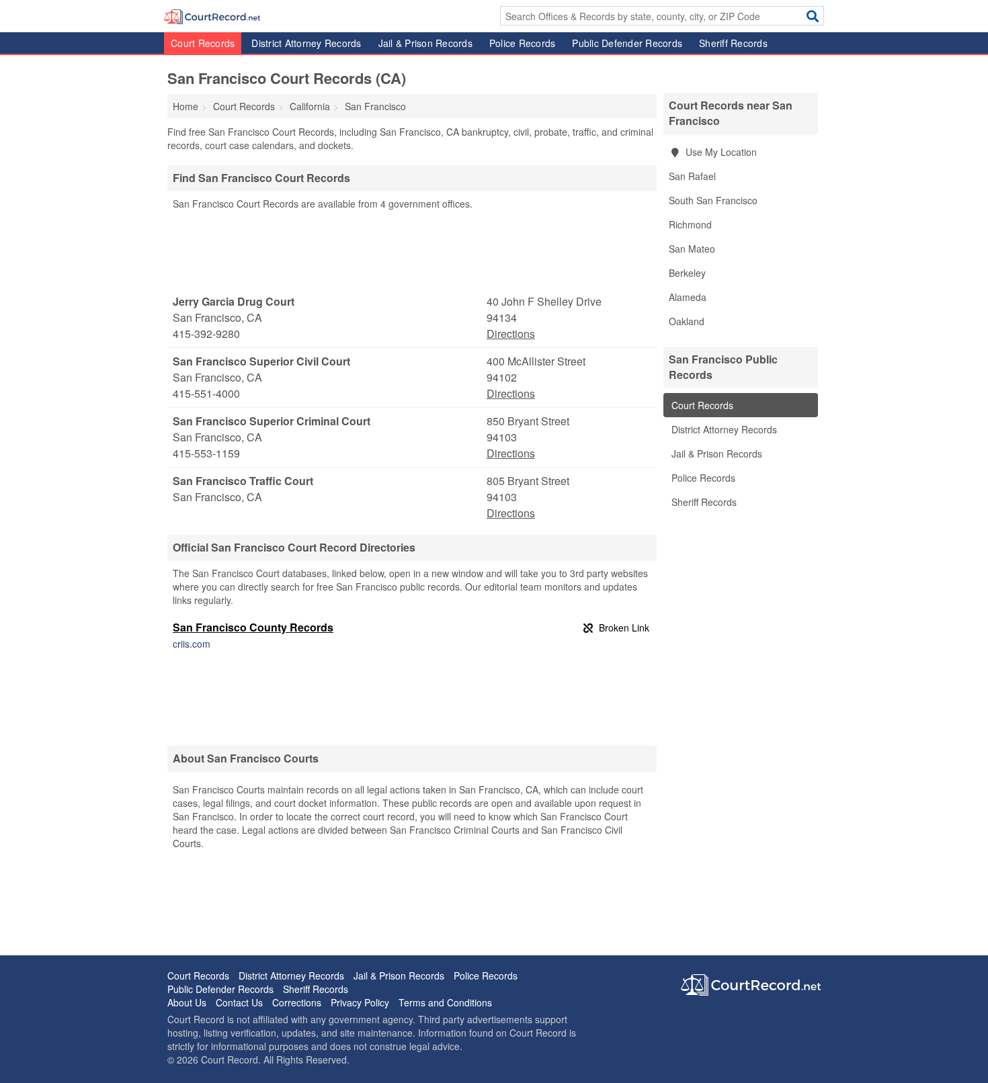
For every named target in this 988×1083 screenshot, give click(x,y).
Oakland (686, 321)
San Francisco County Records (253, 627)
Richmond (690, 224)
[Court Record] (212, 15)
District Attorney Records (306, 43)
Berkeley (687, 272)
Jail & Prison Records (425, 43)
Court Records (203, 43)
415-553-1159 (206, 453)
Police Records (522, 43)
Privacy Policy (360, 1002)
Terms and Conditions (445, 1002)
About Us (186, 1002)
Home (185, 106)
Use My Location (720, 152)
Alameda (687, 297)
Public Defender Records (627, 43)
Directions (511, 333)
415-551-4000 (206, 393)
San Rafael (692, 176)
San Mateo (692, 248)
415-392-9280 (206, 333)
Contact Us (239, 1002)
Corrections (296, 1002)
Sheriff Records (733, 43)
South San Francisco (713, 200)
